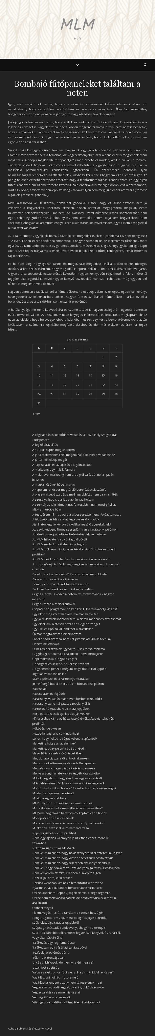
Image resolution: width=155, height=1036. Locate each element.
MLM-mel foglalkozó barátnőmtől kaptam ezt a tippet (69, 813)
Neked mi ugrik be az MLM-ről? (53, 848)
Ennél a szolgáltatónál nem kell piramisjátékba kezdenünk (71, 639)
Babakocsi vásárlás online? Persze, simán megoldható (69, 574)
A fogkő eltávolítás (45, 444)
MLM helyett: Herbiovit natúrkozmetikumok (62, 803)
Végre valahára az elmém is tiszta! (56, 992)
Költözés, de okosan (46, 728)
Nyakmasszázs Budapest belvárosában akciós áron (67, 888)
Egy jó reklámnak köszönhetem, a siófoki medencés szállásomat (76, 619)
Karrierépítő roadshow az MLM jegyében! (61, 708)
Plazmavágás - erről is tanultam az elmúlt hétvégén (68, 912)
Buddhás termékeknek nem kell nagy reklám (62, 589)
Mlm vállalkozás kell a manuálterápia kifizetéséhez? (67, 808)
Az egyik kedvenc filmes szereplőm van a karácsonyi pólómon (74, 529)
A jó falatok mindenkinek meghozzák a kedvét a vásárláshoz (73, 455)
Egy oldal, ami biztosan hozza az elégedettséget (66, 624)
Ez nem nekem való (45, 644)
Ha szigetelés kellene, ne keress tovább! (60, 664)
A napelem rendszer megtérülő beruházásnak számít (69, 489)
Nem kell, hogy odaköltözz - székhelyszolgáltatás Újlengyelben (76, 868)
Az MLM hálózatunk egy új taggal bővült (59, 539)
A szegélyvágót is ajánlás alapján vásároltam (63, 499)
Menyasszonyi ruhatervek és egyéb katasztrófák (66, 773)
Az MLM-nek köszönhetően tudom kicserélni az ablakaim (71, 559)
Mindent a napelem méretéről (53, 793)
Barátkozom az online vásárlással (55, 579)
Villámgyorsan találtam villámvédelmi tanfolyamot (66, 1002)
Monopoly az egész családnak (53, 818)
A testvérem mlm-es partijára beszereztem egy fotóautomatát (76, 514)
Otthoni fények (42, 908)
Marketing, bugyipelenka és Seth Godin (59, 748)
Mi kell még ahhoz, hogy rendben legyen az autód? (67, 778)
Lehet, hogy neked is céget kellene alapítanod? (64, 738)
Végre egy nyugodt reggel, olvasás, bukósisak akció (68, 987)
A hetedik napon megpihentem (53, 450)
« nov (36, 414)
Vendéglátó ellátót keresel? (51, 997)
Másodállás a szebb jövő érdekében (57, 753)
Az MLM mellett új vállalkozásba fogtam (59, 544)
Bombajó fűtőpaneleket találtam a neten (60, 584)
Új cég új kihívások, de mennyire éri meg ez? (63, 962)
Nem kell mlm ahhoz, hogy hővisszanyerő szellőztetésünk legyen (77, 853)
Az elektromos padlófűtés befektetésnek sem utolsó (69, 534)
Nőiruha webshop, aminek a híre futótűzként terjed (67, 883)
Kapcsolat (39, 689)
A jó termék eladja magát (49, 459)
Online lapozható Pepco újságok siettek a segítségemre (71, 893)
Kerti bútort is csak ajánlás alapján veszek (61, 714)
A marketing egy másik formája (53, 469)
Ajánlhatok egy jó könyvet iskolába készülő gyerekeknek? (71, 524)
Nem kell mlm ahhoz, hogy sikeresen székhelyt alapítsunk (71, 863)
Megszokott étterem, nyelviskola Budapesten (64, 763)
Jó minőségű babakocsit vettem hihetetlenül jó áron (68, 684)
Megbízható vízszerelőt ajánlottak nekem (61, 758)
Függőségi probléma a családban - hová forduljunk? (67, 654)
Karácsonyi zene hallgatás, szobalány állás (61, 703)
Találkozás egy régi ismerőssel (53, 942)
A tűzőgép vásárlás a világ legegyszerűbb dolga (65, 519)
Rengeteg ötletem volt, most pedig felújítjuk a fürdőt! (69, 918)
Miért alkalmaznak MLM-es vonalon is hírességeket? (68, 783)
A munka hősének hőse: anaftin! (53, 484)
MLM (77, 26)
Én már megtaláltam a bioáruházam (56, 634)
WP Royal (46, 1028)
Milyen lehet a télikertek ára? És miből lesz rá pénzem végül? (74, 788)
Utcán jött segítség (45, 967)
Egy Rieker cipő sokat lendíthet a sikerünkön (62, 629)
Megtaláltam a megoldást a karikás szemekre (63, 768)
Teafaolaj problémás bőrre (51, 952)
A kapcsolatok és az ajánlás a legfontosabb (62, 465)
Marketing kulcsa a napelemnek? (54, 743)
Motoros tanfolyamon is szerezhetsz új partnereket (68, 823)
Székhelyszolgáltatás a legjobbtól (55, 922)
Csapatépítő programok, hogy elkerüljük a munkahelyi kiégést (74, 609)
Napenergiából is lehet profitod (54, 833)
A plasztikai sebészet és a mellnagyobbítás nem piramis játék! (75, 494)
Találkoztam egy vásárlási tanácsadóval (59, 947)
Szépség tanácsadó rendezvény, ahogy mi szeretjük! (69, 927)
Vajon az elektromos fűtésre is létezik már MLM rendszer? (73, 972)
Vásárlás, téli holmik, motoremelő (55, 977)
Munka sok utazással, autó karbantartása (60, 828)
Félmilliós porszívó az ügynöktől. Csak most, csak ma (68, 649)
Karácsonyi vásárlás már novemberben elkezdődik (67, 699)
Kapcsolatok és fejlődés (49, 693)
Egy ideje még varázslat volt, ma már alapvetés (65, 614)
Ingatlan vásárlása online (49, 674)
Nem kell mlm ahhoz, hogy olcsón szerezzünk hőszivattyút (72, 858)
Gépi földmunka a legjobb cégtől (54, 659)
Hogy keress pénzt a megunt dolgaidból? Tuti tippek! (69, 669)
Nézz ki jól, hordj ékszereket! (52, 878)
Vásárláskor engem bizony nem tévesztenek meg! (67, 982)
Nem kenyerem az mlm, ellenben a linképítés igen (66, 873)
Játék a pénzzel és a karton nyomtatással (60, 678)
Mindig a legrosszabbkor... (50, 798)
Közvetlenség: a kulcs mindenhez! (55, 733)
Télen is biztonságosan (48, 957)
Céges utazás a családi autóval (53, 604)
